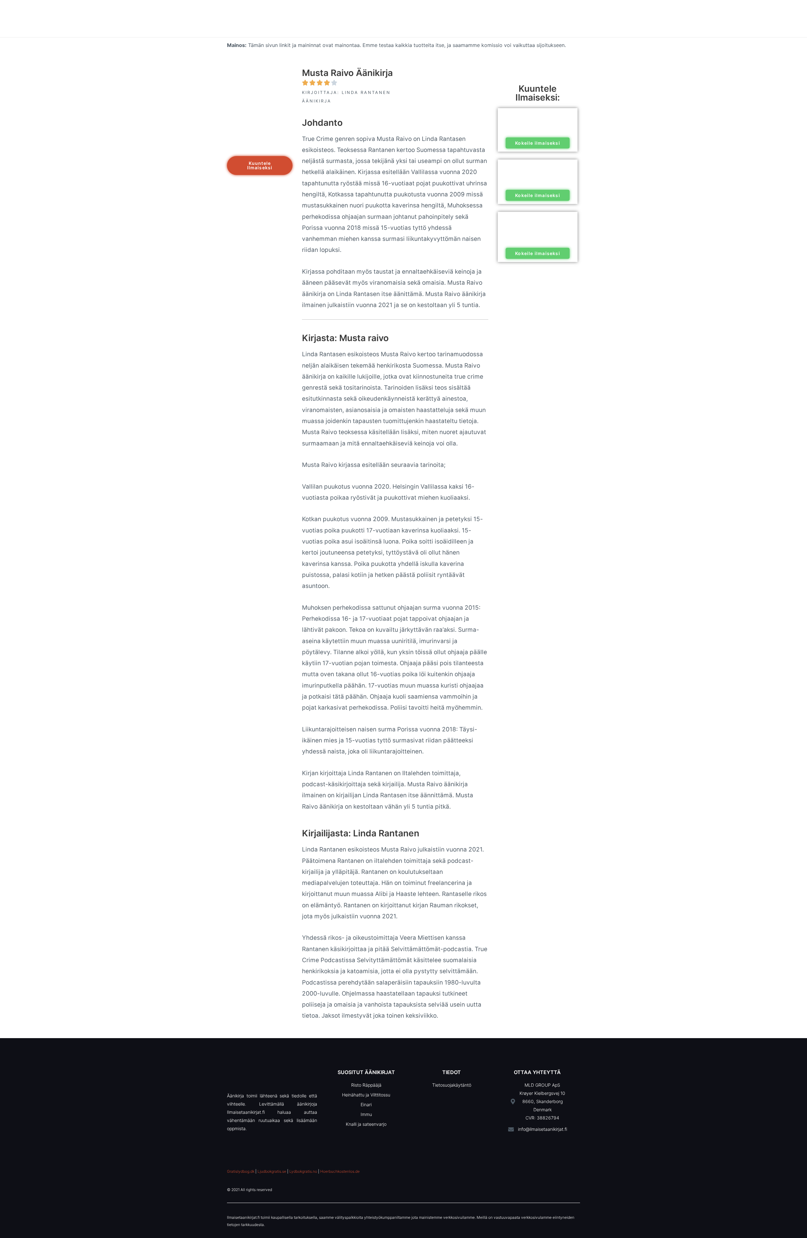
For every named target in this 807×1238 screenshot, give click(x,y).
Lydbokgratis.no (303, 1171)
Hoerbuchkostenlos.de (340, 1171)
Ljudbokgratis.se (272, 1171)
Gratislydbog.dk (240, 1171)
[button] (260, 165)
